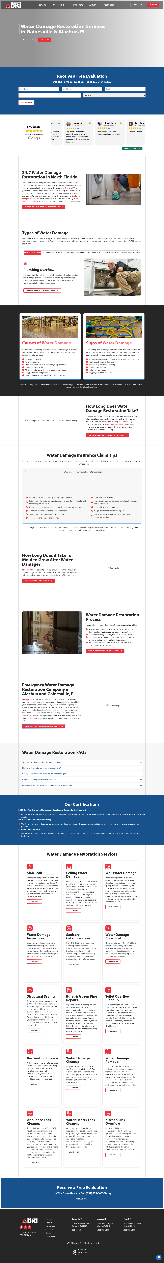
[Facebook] (21, 1227)
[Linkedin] (29, 1227)
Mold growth (27, 570)
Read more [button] (58, 142)
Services (43, 5)
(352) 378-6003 (77, 1230)
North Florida (46, 384)
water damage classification (117, 424)
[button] (143, 132)
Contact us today (29, 715)
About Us (93, 5)
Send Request (26, 102)
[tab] (32, 253)
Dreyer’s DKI (70, 188)
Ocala (74, 196)
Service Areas (77, 5)
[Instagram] (25, 1227)
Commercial (58, 5)
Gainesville (34, 198)
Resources (109, 5)
